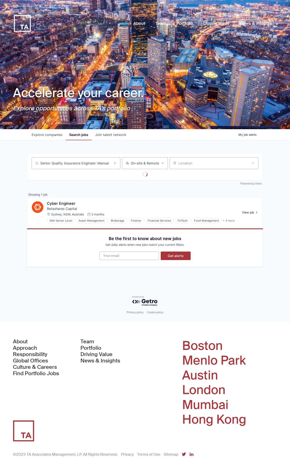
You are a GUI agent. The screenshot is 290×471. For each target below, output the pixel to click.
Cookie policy (155, 312)
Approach (25, 348)
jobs (78, 135)
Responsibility (30, 354)
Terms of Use (148, 454)
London (203, 390)
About (20, 341)
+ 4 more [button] (229, 220)
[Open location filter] (253, 163)
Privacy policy (135, 312)
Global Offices (30, 361)
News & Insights (100, 361)
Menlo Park (214, 360)
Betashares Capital (62, 209)
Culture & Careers (35, 367)
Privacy (127, 454)
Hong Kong (214, 419)
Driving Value (96, 354)
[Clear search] (115, 163)
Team (87, 341)
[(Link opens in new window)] (184, 454)
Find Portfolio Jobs (36, 373)
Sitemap (171, 454)
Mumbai (205, 404)
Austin (200, 375)
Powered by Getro (251, 183)
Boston (202, 345)
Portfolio (90, 348)
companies (47, 135)
